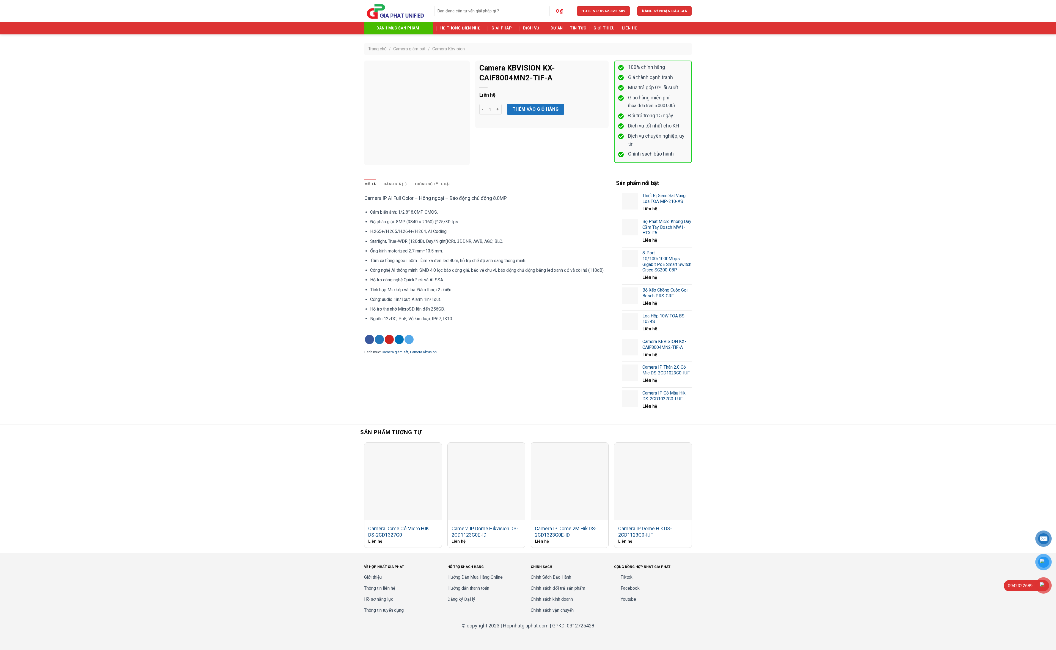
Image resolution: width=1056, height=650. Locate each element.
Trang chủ (377, 48)
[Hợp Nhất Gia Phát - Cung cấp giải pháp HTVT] (395, 11)
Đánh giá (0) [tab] (395, 184)
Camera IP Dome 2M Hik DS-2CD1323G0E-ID (565, 532)
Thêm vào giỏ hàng (536, 109)
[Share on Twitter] (379, 339)
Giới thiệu (604, 28)
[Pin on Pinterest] (389, 339)
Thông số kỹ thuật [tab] (432, 184)
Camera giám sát (409, 48)
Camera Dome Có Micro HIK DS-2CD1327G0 (398, 532)
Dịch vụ (531, 28)
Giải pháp (501, 28)
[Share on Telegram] (409, 339)
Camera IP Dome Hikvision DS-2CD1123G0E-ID (485, 532)
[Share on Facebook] (369, 339)
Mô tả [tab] (370, 184)
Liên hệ (629, 28)
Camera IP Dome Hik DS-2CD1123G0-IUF (645, 532)
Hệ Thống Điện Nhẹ (460, 28)
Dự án (557, 28)
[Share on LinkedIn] (399, 339)
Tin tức (578, 28)
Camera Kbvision (448, 48)
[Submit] (544, 11)
